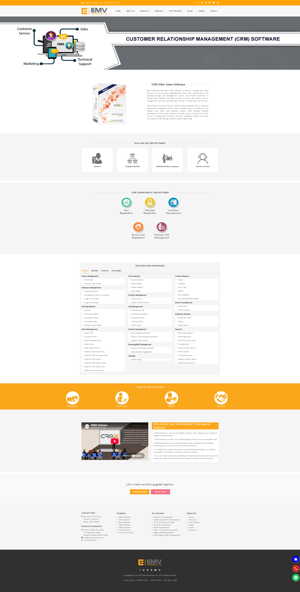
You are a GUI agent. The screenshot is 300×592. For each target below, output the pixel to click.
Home (118, 11)
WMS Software (125, 527)
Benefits (94, 271)
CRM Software (124, 525)
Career (201, 11)
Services (159, 11)
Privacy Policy (129, 580)
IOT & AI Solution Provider (164, 522)
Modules (84, 271)
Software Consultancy (162, 525)
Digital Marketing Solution (164, 533)
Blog (175, 580)
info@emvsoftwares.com (93, 3)
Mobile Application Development (167, 520)
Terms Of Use (156, 580)
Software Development (163, 517)
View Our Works (140, 492)
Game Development (162, 527)
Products (144, 11)
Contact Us (193, 530)
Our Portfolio (175, 11)
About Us (130, 11)
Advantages (116, 271)
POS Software (124, 530)
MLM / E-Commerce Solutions (166, 530)
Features (104, 271)
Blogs (190, 11)
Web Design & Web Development (167, 535)
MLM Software (124, 522)
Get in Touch (160, 492)
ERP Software (124, 520)
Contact (214, 11)
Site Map (167, 580)
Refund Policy (142, 580)
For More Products (126, 533)
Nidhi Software (124, 517)
